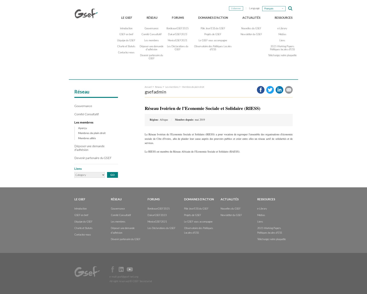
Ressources (283, 17)
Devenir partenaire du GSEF (151, 57)
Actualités (251, 17)
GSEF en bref (126, 34)
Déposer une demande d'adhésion (151, 48)
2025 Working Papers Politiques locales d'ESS (282, 48)
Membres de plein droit (92, 133)
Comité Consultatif (151, 34)
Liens (282, 40)
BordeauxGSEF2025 (177, 28)
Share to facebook (261, 90)
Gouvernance (151, 28)
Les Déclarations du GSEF (177, 48)
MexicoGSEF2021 (177, 40)
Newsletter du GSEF (251, 34)
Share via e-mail (289, 90)
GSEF (86, 14)
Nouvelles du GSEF (251, 28)
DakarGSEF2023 (177, 34)
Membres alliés (87, 138)
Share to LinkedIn (279, 90)
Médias (282, 34)
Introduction (126, 28)
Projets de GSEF (212, 34)
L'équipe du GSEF (126, 40)
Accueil (148, 86)
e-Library (282, 28)
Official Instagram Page (138, 269)
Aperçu (82, 128)
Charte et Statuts (126, 46)
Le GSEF (126, 17)
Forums (178, 17)
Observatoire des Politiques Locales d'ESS (213, 48)
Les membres (151, 40)
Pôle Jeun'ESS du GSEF (213, 28)
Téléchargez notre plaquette (282, 55)
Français (268, 8)
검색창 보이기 (290, 8)
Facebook (113, 269)
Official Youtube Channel (130, 269)
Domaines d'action (213, 17)
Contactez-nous (126, 52)
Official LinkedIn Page (121, 269)
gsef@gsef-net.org (128, 276)
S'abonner (236, 8)
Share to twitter (270, 90)
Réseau (152, 17)
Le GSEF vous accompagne (213, 40)
